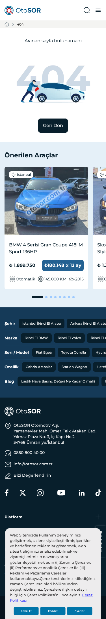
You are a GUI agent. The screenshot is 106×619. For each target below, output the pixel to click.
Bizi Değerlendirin (32, 475)
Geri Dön (53, 125)
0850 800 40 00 (29, 452)
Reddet (53, 611)
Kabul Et (26, 611)
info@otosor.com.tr (33, 463)
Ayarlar (80, 611)
